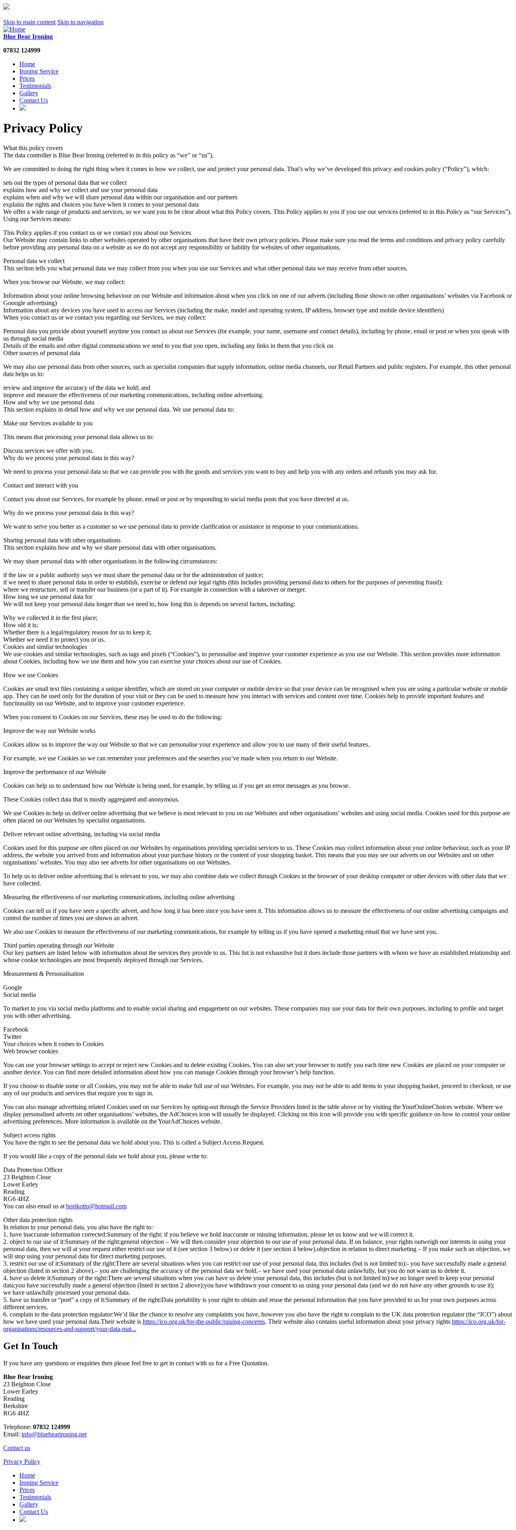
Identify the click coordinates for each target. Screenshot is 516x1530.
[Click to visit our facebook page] (22, 108)
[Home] (14, 29)
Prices (27, 78)
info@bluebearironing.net (54, 1434)
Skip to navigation (80, 22)
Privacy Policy (21, 1461)
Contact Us (33, 100)
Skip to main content (29, 22)
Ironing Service (38, 71)
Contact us (16, 1447)
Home (27, 64)
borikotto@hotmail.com (96, 1206)
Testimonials (35, 85)
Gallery (28, 93)
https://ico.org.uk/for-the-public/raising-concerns (204, 1321)
